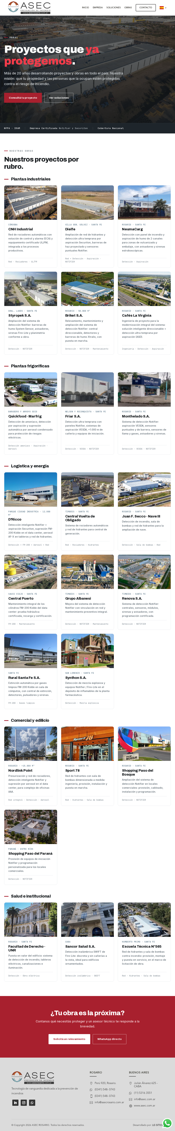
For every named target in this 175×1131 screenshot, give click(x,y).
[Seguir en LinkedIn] (15, 1103)
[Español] (163, 8)
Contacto (145, 8)
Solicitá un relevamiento (69, 1039)
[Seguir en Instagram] (24, 1103)
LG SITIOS (158, 1125)
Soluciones (113, 8)
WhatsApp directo (109, 1039)
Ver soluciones (59, 97)
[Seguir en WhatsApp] (32, 1103)
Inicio (85, 8)
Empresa (98, 8)
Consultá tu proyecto (23, 97)
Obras (128, 8)
